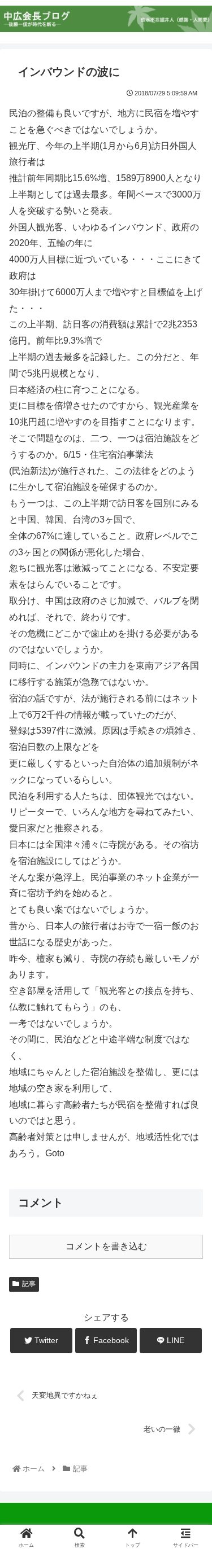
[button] (189, 1146)
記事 (29, 1284)
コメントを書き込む (106, 1246)
